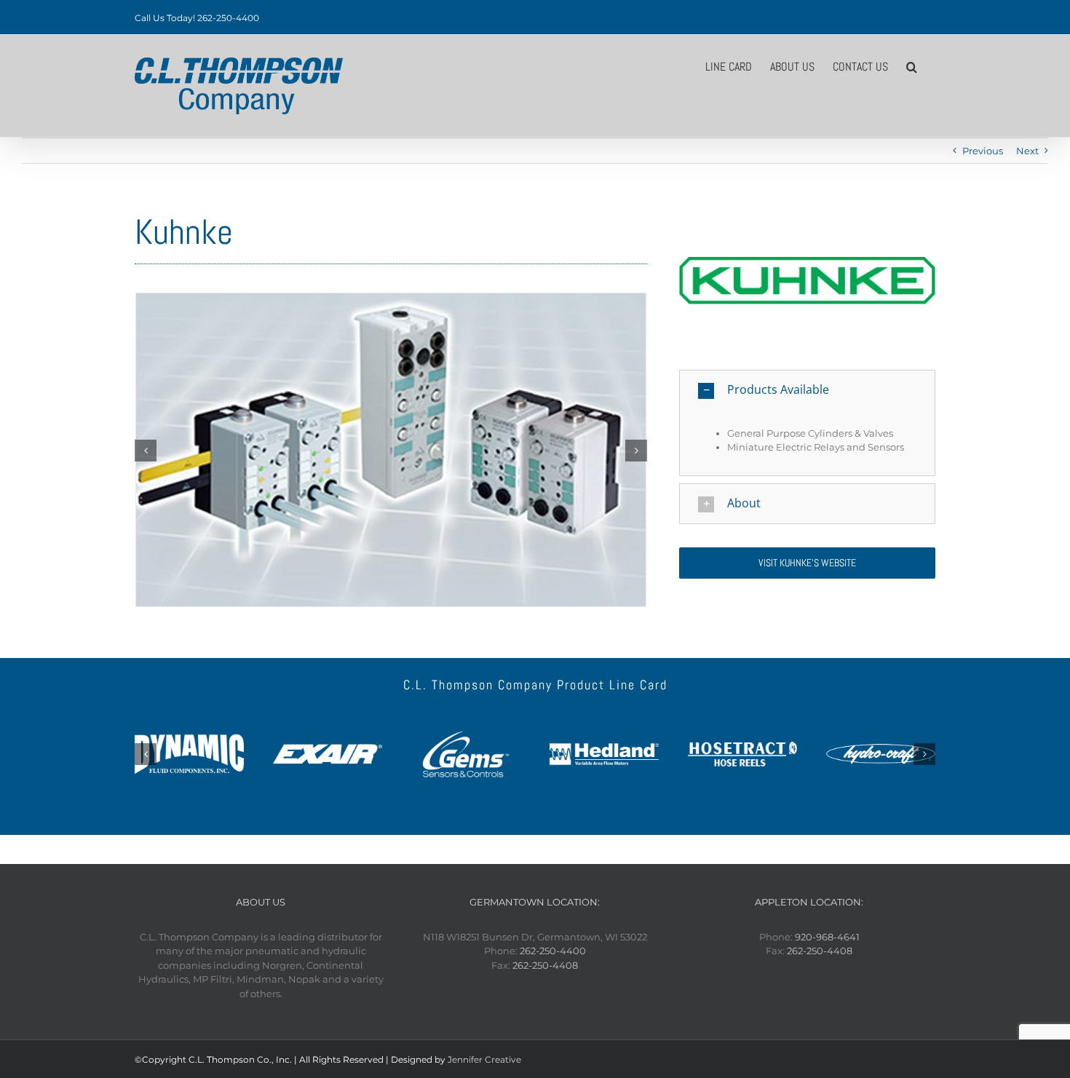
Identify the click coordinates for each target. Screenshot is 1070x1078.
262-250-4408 (545, 965)
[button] (911, 65)
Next (1027, 150)
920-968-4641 (827, 937)
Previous (982, 150)
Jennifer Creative (484, 1059)
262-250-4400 (553, 950)
